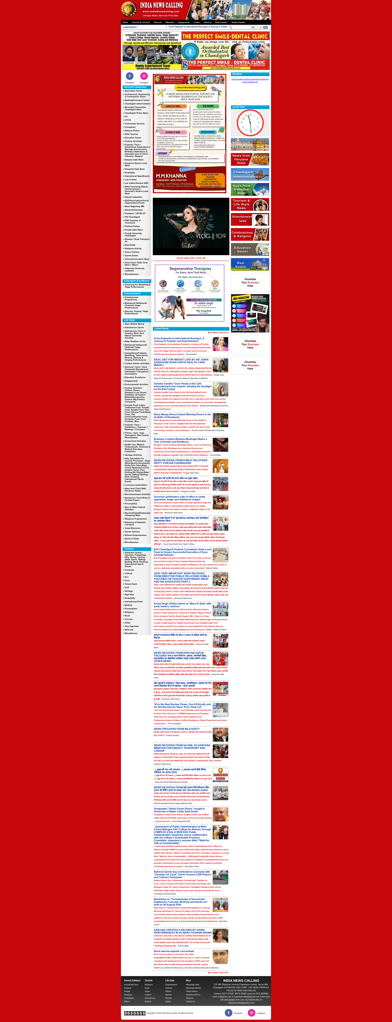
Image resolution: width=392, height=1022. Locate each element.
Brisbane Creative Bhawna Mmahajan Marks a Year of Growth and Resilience (180, 440)
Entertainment (171, 985)
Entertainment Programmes (131, 298)
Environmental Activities (136, 384)
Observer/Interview (134, 210)
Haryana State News (134, 160)
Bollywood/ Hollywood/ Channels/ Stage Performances (136, 305)
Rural (127, 616)
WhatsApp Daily (192, 985)
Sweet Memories (132, 528)
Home (125, 22)
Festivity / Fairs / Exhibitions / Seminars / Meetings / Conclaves (136, 427)
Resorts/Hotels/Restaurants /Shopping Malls (137, 514)
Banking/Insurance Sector (137, 100)
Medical (128, 605)
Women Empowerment (135, 535)
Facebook (129, 82)
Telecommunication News (137, 259)
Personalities (131, 504)
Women (168, 995)
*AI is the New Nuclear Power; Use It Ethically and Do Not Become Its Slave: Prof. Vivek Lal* (182, 705)
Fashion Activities (133, 141)
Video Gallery (191, 991)
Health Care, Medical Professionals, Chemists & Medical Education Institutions (137, 448)
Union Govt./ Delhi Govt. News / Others (136, 263)
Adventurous (150, 998)
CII (126, 116)
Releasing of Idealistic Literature (135, 523)
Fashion (168, 988)
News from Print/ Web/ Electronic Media (135, 489)
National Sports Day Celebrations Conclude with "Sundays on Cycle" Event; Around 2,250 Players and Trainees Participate (182, 874)
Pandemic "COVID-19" (135, 213)
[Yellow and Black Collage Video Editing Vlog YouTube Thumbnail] (250, 332)
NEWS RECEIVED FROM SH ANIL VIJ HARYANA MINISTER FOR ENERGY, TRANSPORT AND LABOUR (182, 748)
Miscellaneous (131, 274)
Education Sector (133, 138)
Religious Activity (133, 248)
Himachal (170, 22)
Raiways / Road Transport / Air (137, 240)
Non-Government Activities (137, 494)
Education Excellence (135, 377)
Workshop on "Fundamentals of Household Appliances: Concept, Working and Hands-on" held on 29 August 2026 (181, 902)
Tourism (129, 619)
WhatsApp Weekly (193, 988)
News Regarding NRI (134, 206)
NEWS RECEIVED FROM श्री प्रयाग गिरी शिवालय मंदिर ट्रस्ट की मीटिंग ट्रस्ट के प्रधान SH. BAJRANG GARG (181, 788)
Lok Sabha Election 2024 (136, 183)
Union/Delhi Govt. (131, 985)
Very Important (132, 626)
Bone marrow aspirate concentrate (174, 951)
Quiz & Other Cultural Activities (135, 508)
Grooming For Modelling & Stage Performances (137, 285)
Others (127, 1001)
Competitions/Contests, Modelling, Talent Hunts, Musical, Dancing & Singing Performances (136, 356)
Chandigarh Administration (138, 104)
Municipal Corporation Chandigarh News (135, 108)
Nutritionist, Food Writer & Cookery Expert (137, 499)
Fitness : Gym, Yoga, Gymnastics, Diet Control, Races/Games (137, 435)
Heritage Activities (133, 455)
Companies (130, 127)
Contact (196, 22)
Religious (129, 612)
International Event (134, 601)
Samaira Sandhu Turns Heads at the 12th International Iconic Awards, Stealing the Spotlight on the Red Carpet (183, 386)
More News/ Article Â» (218, 332)
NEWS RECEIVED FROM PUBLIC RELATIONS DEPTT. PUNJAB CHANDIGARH (180, 461)
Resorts (168, 998)
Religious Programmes (136, 519)
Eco (126, 577)
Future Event (131, 584)
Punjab (127, 991)
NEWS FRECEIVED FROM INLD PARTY (177, 729)
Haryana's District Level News (136, 164)
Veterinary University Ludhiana (134, 269)
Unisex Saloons (132, 532)
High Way (129, 594)
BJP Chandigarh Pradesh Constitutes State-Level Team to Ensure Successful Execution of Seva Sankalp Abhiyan (182, 552)
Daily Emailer (221, 22)
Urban (127, 623)
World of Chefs (132, 539)
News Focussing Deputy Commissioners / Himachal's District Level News (136, 190)
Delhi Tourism (131, 134)
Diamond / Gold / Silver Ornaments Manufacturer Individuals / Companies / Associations (137, 370)
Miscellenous (131, 633)
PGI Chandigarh (132, 217)
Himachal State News (135, 169)
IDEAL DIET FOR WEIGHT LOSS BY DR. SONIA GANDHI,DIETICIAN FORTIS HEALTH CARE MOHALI (181, 362)
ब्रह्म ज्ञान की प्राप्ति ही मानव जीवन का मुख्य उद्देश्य (176, 478)
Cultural (128, 573)
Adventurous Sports (134, 327)
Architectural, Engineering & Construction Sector (137, 95)
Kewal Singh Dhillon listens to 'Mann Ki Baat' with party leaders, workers (182, 605)
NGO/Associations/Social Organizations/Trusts (137, 201)
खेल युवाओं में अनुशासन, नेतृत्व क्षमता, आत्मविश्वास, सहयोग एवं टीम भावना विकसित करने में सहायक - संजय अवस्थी (182, 684)
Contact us (190, 1001)
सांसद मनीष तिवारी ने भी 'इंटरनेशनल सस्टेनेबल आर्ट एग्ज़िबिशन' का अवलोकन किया (181, 519)
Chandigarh (129, 998)
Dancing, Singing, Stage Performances (136, 312)
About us (207, 22)
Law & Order (131, 179)
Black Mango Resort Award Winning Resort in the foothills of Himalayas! (182, 415)
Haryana (158, 22)
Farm (127, 580)
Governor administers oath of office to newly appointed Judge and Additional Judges (179, 498)
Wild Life (129, 630)
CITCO (128, 120)
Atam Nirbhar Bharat (134, 324)
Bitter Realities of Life (135, 341)
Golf (127, 587)
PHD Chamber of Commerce (133, 221)
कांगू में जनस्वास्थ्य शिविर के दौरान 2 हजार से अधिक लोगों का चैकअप (180, 636)
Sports (168, 1001)
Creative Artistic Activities (137, 363)
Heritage (129, 591)
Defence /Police (132, 130)
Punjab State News (134, 230)
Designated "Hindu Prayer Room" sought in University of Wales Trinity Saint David (179, 810)
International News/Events (137, 176)
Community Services (135, 123)
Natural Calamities (133, 197)
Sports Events (131, 255)
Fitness (168, 991)
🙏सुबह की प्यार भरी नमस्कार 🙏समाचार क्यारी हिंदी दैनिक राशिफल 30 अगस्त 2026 (180, 771)
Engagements (184, 22)
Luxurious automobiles (136, 485)
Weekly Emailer (238, 22)
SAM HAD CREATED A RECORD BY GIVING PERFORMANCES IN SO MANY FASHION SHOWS (183, 931)
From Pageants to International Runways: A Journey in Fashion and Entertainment (190, 27)
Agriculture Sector (133, 91)
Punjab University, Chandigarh (133, 234)
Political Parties (132, 226)
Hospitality (130, 172)
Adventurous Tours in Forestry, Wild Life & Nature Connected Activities (135, 334)
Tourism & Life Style (141, 22)
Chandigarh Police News (136, 113)
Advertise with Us (193, 995)
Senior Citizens (132, 252)
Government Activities (135, 441)
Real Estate (130, 245)
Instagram (144, 82)
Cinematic (129, 570)
